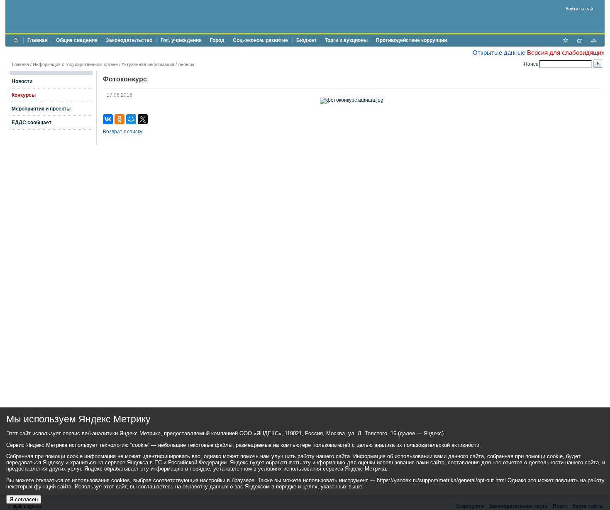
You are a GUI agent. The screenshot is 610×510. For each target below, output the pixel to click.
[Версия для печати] (580, 41)
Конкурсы (24, 95)
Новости (22, 81)
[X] (143, 119)
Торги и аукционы (346, 40)
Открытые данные (499, 52)
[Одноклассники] (119, 119)
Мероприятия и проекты (41, 109)
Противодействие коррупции (411, 40)
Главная (37, 40)
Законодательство (129, 40)
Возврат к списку (122, 131)
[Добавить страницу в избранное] (565, 41)
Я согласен (24, 499)
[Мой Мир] (131, 119)
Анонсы (186, 64)
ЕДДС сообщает (31, 122)
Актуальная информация (148, 64)
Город (217, 40)
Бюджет (306, 40)
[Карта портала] (594, 41)
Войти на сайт (580, 8)
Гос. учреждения (181, 40)
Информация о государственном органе (75, 64)
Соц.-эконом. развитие (260, 40)
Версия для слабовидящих (566, 52)
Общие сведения (77, 40)
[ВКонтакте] (108, 119)
